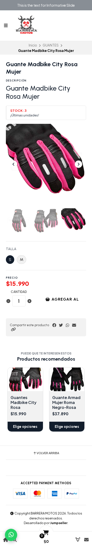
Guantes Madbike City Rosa (24, 402)
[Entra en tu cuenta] (77, 539)
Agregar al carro (64, 301)
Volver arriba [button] (48, 453)
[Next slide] (78, 164)
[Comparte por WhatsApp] (67, 325)
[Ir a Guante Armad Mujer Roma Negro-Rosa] (67, 379)
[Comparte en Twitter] (60, 325)
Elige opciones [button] (25, 426)
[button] (13, 329)
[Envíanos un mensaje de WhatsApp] (11, 535)
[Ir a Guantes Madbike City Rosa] (25, 379)
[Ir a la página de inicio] (6, 539)
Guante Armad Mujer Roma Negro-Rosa (66, 402)
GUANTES (51, 45)
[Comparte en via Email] (74, 325)
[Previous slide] (13, 164)
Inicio (33, 45)
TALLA (11, 249)
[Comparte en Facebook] (54, 325)
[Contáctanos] (86, 539)
